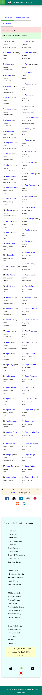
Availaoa (28, 230)
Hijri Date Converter (15, 577)
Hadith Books (13, 581)
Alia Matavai (11, 275)
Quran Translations (15, 541)
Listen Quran (13, 534)
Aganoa (8, 109)
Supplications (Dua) (15, 610)
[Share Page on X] (14, 498)
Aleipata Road (11, 221)
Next (13, 493)
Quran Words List (14, 548)
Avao (27, 264)
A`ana (7, 41)
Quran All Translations (16, 555)
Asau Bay (10, 466)
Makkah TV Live (14, 596)
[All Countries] (34, 17)
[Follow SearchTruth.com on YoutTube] (21, 673)
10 (38, 489)
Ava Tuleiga (29, 219)
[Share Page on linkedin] (21, 498)
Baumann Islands (31, 320)
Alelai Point (10, 244)
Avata (27, 275)
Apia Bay (9, 365)
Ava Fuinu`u (29, 174)
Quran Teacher (13, 558)
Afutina (7, 98)
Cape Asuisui (30, 354)
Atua (26, 106)
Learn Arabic (13, 603)
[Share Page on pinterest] (35, 498)
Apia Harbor (10, 376)
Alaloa (8, 154)
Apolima (9, 398)
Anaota (9, 320)
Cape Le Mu (29, 421)
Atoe (26, 95)
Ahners (8, 120)
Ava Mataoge (30, 185)
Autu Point (29, 162)
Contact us (12, 643)
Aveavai (28, 297)
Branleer (28, 342)
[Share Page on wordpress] (24, 503)
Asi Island (28, 73)
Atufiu (27, 129)
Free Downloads (14, 633)
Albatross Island (12, 188)
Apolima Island (11, 410)
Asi (26, 64)
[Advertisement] (21, 11)
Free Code (12, 636)
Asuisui (28, 84)
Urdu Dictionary (14, 617)
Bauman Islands (31, 309)
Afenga (8, 75)
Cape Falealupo (31, 376)
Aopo (8, 331)
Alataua (9, 165)
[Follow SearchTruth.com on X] (32, 668)
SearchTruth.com (22, 3)
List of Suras (13, 538)
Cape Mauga (30, 455)
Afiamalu (8, 86)
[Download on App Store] (11, 668)
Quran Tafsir (12, 545)
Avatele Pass (30, 286)
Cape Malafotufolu (32, 432)
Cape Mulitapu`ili (31, 477)
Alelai (8, 233)
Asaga (8, 455)
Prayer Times (13, 571)
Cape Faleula (30, 387)
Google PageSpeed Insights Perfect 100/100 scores (21, 652)
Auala (27, 140)
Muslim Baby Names (16, 607)
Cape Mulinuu (30, 466)
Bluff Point (29, 331)
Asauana (28, 53)
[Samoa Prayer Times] (33, 17)
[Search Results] (32, 17)
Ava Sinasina (30, 207)
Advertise (11, 640)
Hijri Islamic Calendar (16, 574)
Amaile (8, 297)
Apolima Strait (11, 432)
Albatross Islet (11, 199)
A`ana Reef (9, 53)
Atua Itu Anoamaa (31, 117)
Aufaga (27, 151)
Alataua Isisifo (11, 176)
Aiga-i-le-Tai (9, 131)
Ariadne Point (11, 443)
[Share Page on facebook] (7, 498)
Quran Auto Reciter (15, 626)
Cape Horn (29, 410)
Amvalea (9, 309)
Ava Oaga (29, 196)
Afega (7, 64)
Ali (7, 266)
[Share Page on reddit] (18, 503)
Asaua (27, 41)
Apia (8, 342)
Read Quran (12, 531)
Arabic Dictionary (14, 614)
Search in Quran (14, 562)
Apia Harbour (11, 387)
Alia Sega (9, 286)
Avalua (27, 241)
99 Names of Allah (15, 593)
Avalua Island (30, 252)
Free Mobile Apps (14, 629)
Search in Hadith (14, 584)
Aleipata (9, 210)
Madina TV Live (14, 600)
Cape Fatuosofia (31, 398)
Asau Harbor (11, 477)
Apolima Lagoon (12, 421)
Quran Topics (13, 552)
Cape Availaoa (30, 365)
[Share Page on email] (28, 498)
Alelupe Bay (10, 255)
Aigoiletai (9, 143)
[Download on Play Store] (22, 668)
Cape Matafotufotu (32, 443)
